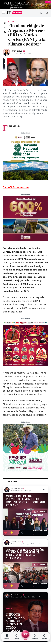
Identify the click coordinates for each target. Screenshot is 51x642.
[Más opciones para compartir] (5, 36)
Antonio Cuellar (17, 488)
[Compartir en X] (5, 32)
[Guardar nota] (39, 489)
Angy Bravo (17, 51)
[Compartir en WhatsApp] (5, 23)
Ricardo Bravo (16, 542)
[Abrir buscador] (47, 12)
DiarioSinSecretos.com (16, 187)
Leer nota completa (40, 532)
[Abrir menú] (3, 12)
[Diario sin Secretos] (14, 12)
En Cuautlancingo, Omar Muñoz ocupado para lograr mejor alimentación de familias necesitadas (25, 554)
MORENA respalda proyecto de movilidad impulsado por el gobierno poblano (25, 501)
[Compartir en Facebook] (5, 27)
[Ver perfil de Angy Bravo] (6, 52)
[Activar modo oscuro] (41, 12)
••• (44, 490)
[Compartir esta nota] (22, 532)
